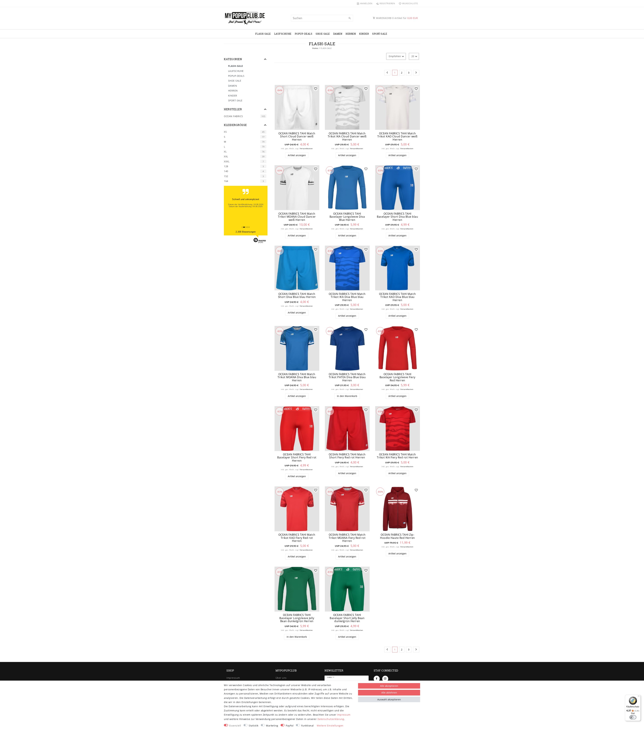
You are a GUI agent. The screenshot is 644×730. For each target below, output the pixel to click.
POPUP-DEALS (303, 33)
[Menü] (639, 697)
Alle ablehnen (389, 692)
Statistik (253, 725)
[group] (296, 107)
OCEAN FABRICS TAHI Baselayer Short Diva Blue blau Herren (397, 216)
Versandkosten (306, 148)
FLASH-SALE (263, 33)
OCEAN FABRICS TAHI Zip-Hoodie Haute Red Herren (397, 536)
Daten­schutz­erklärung (330, 719)
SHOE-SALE (323, 33)
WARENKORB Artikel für (396, 18)
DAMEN (337, 33)
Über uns (281, 677)
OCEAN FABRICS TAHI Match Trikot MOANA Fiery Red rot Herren (347, 538)
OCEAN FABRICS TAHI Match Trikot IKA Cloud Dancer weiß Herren (347, 136)
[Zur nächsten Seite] (416, 73)
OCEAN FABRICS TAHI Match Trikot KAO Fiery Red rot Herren (296, 538)
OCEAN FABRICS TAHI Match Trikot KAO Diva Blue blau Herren (397, 297)
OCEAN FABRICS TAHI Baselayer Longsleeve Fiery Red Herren (397, 377)
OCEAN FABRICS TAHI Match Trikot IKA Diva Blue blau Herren (347, 297)
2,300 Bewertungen (246, 232)
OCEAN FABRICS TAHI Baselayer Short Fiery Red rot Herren (296, 457)
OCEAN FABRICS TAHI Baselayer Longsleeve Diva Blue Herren (347, 216)
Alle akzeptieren (389, 685)
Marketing (272, 725)
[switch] (633, 717)
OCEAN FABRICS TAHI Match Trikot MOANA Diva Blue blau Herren (297, 377)
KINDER (364, 33)
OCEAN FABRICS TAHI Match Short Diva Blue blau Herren (297, 295)
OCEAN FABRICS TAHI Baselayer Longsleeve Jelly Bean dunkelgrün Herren (296, 618)
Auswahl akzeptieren (389, 699)
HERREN (351, 33)
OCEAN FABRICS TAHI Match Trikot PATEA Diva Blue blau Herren (347, 377)
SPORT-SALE (379, 33)
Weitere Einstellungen (330, 725)
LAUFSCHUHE (282, 33)
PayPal (289, 725)
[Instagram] (385, 679)
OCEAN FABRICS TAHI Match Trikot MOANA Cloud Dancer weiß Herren (297, 216)
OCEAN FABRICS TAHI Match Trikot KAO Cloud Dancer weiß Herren (397, 136)
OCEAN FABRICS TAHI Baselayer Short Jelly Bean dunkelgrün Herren (347, 618)
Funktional (307, 725)
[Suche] (349, 18)
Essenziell (235, 725)
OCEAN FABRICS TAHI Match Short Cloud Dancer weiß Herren (296, 136)
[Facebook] (377, 679)
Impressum (233, 677)
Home (315, 48)
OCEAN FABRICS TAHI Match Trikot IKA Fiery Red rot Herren (397, 456)
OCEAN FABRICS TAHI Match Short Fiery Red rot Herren (347, 456)
